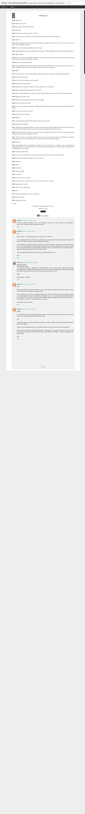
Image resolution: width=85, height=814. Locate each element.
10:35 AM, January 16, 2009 (30, 262)
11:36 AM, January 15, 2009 (29, 220)
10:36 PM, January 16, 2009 (29, 284)
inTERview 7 (43, 15)
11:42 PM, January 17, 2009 (29, 309)
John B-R (19, 220)
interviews (45, 208)
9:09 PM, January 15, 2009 (28, 231)
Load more (43, 367)
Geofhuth (51, 206)
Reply (18, 226)
